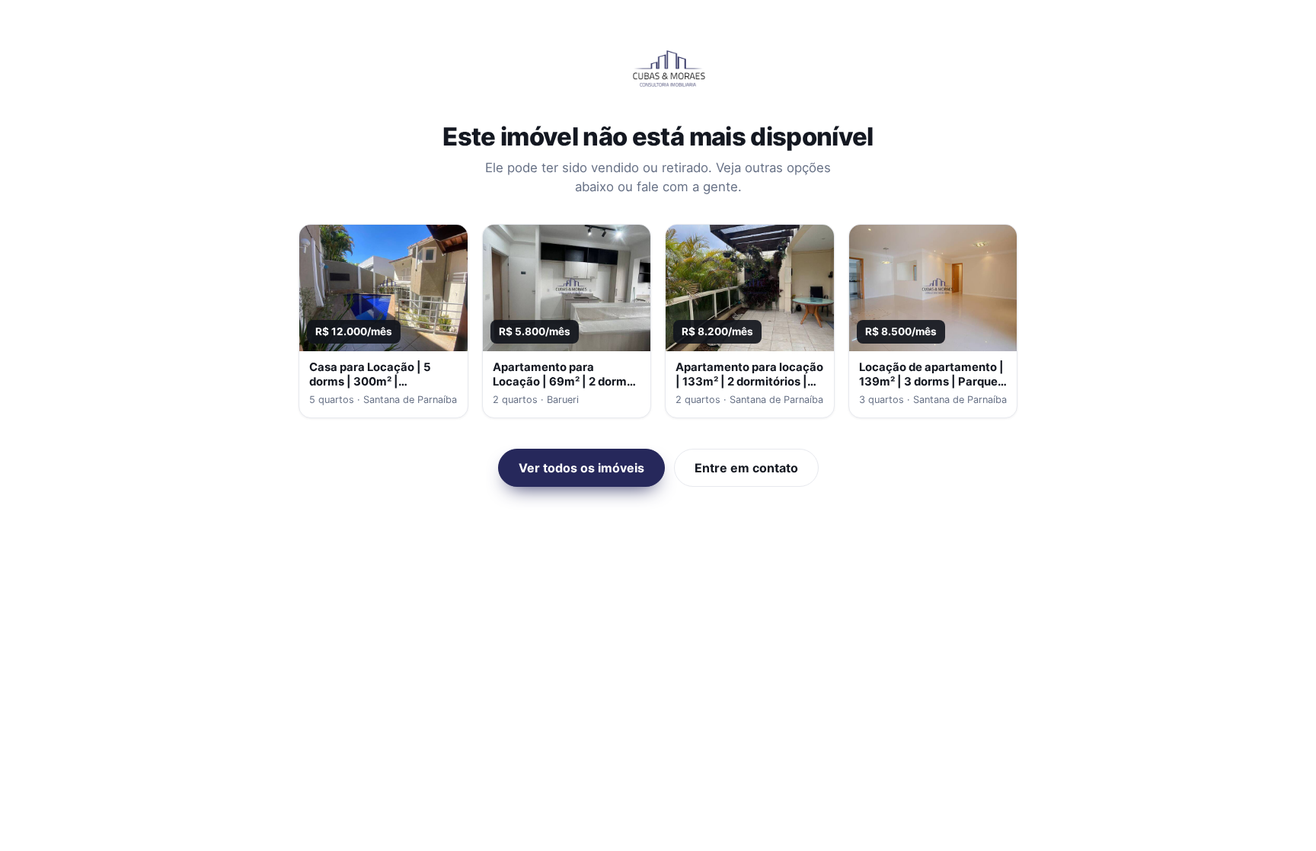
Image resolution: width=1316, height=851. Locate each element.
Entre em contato (746, 467)
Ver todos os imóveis (581, 467)
